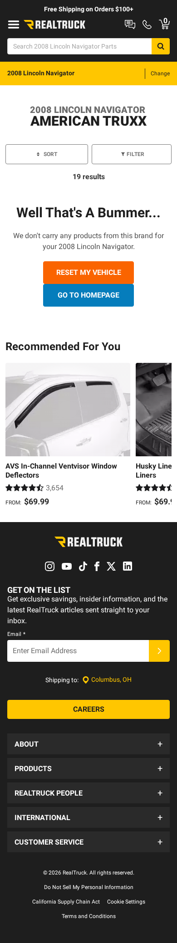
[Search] (161, 46)
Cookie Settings (126, 902)
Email (16, 634)
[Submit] (159, 651)
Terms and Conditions (89, 916)
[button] (88, 743)
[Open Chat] (130, 24)
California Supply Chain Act (66, 902)
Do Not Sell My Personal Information (88, 887)
